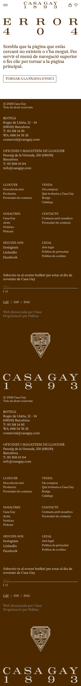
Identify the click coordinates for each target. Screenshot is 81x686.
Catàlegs (47, 202)
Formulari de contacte (17, 198)
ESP (16, 302)
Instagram (10, 247)
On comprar (50, 189)
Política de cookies (54, 256)
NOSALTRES (11, 213)
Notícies (8, 227)
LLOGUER (10, 184)
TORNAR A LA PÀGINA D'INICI (29, 79)
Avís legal (48, 247)
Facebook (10, 257)
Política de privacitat (55, 251)
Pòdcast (8, 231)
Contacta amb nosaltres (57, 218)
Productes (9, 193)
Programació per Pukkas (21, 316)
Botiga (46, 198)
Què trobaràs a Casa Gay (58, 193)
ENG (27, 302)
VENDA (47, 184)
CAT (6, 302)
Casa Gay (9, 218)
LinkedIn (10, 252)
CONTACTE (50, 213)
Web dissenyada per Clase (22, 312)
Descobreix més (13, 189)
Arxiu (6, 222)
